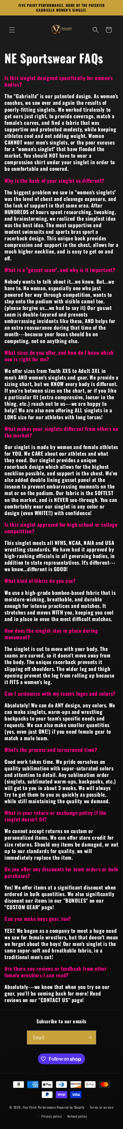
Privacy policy (51, 1116)
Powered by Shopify (70, 1107)
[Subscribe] (89, 1037)
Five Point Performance (39, 1107)
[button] (12, 29)
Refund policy (77, 1116)
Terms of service (101, 1107)
